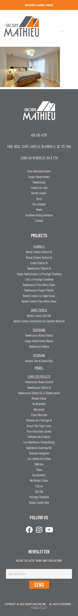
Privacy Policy (39, 607)
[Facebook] (29, 529)
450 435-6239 (39, 135)
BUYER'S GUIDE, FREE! (39, 5)
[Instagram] (39, 529)
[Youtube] (49, 529)
